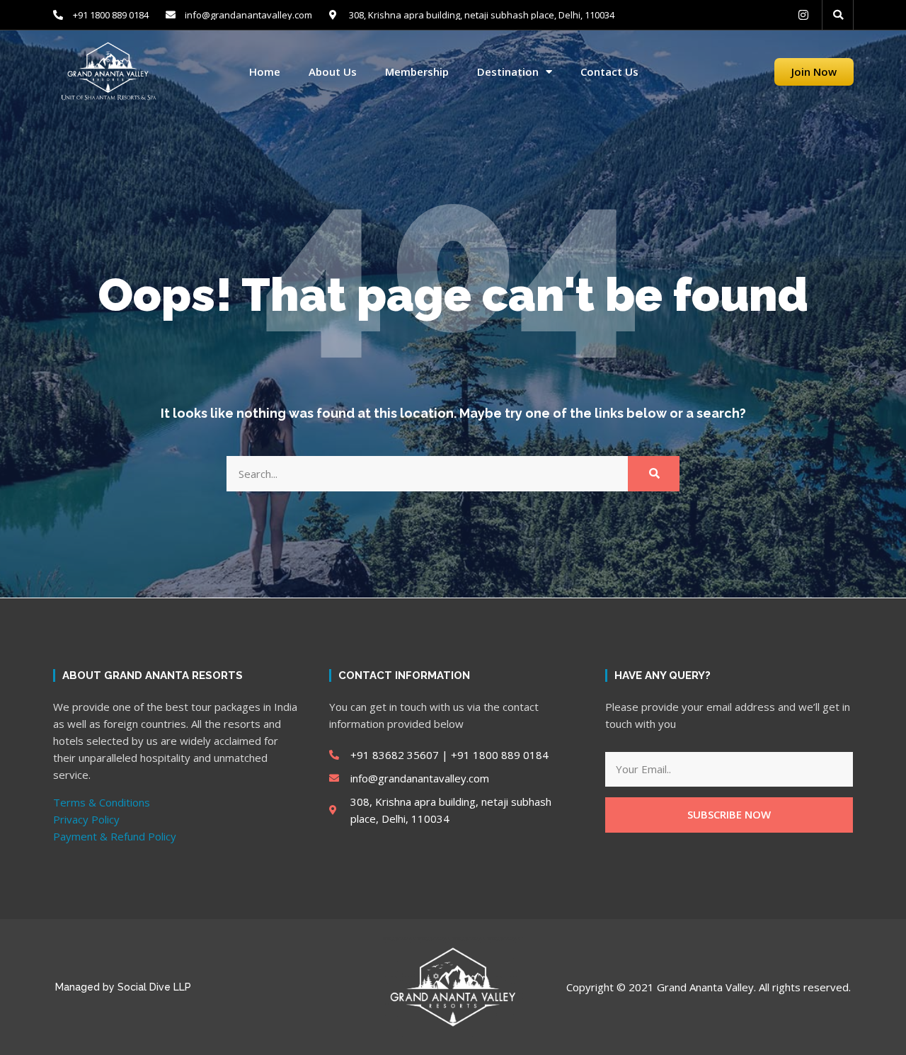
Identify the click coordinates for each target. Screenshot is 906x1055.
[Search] (654, 473)
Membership (417, 72)
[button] (838, 15)
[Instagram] (803, 15)
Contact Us (609, 72)
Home (264, 72)
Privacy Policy (86, 819)
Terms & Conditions (101, 802)
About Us (333, 72)
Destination (508, 72)
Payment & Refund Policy (114, 836)
